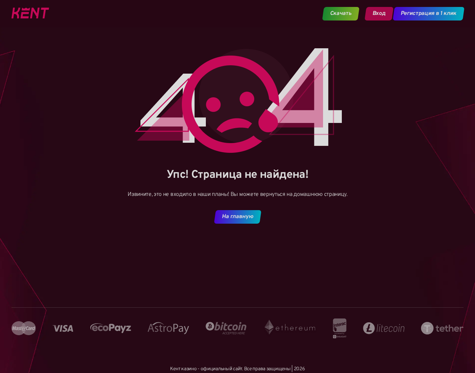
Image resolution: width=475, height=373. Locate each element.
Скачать (341, 13)
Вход (379, 13)
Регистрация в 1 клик (428, 13)
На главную (237, 216)
